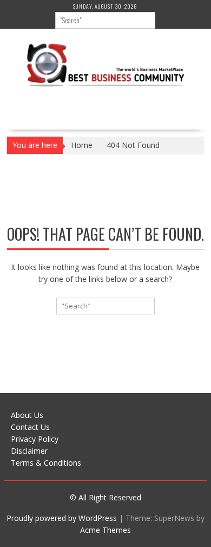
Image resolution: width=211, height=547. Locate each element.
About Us (27, 415)
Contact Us (30, 427)
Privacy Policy (34, 439)
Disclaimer (29, 451)
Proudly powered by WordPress (61, 518)
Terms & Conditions (46, 463)
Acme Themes (105, 530)
